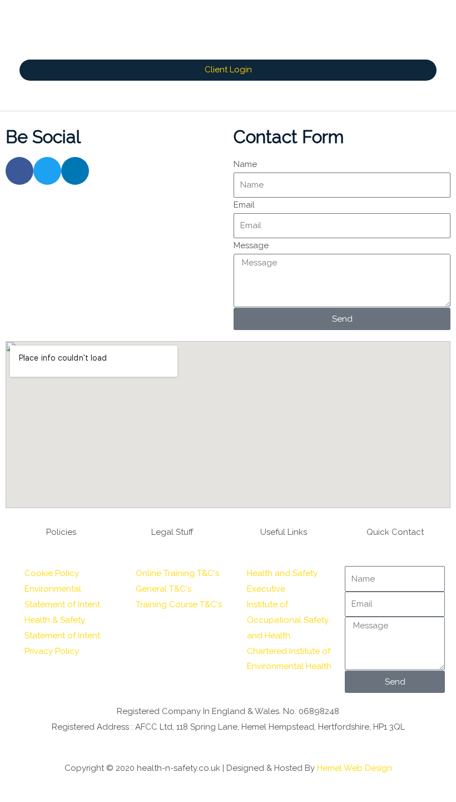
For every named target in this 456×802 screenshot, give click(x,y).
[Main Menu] (228, 96)
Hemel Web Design (354, 768)
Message (251, 245)
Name (245, 164)
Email (244, 205)
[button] (228, 70)
